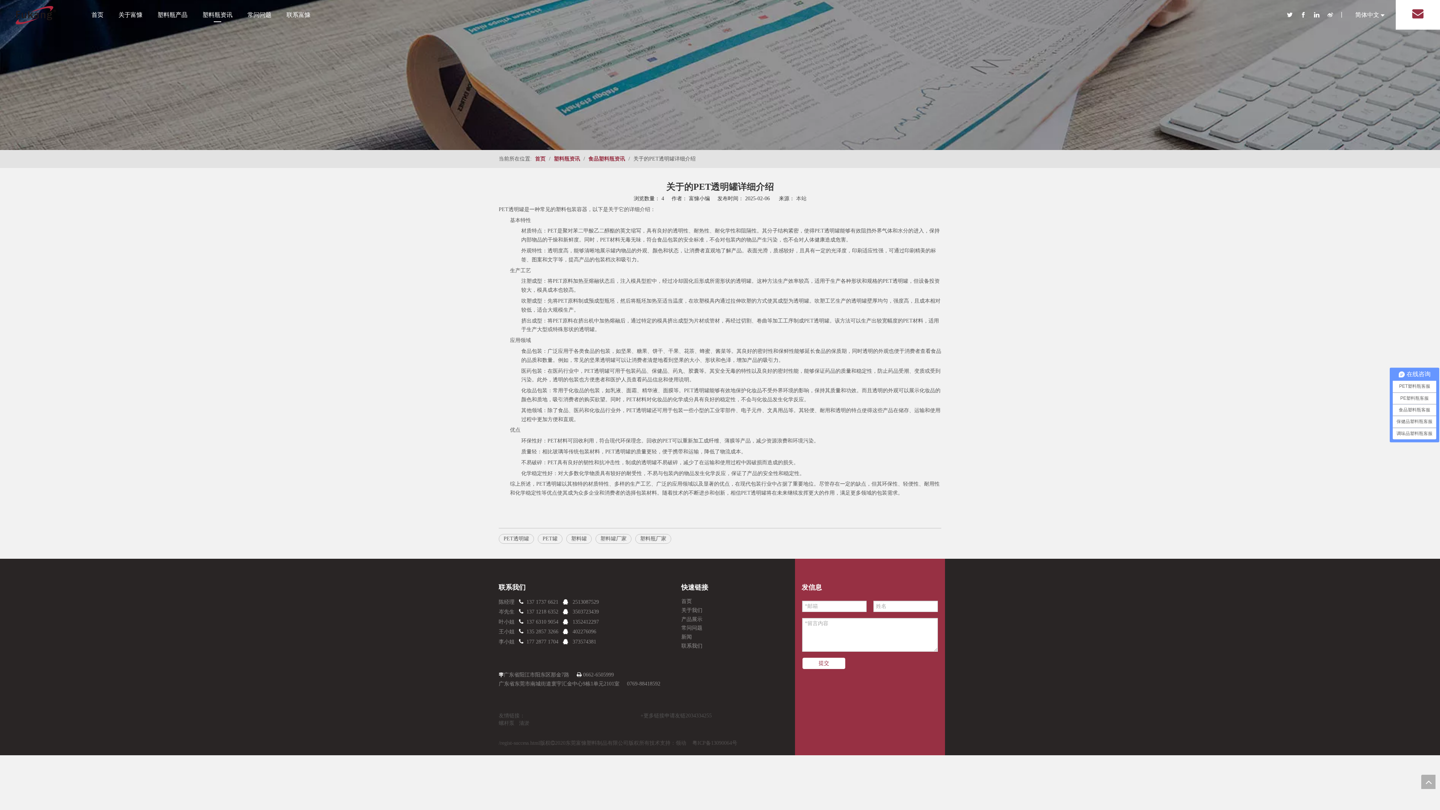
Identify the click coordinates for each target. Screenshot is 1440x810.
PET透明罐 (511, 209)
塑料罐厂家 (613, 539)
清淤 (524, 723)
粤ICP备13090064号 (714, 743)
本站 (801, 198)
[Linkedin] (1321, 15)
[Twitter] (1293, 15)
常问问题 (260, 15)
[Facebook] (1307, 15)
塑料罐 (579, 539)
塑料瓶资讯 (217, 15)
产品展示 (691, 619)
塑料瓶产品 (173, 15)
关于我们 (691, 610)
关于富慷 (130, 15)
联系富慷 (298, 15)
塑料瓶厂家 (653, 539)
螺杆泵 (506, 723)
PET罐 (550, 539)
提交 (824, 663)
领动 (681, 743)
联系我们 (691, 646)
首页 (98, 15)
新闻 (686, 637)
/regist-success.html (519, 743)
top (1428, 782)
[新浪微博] (1334, 15)
